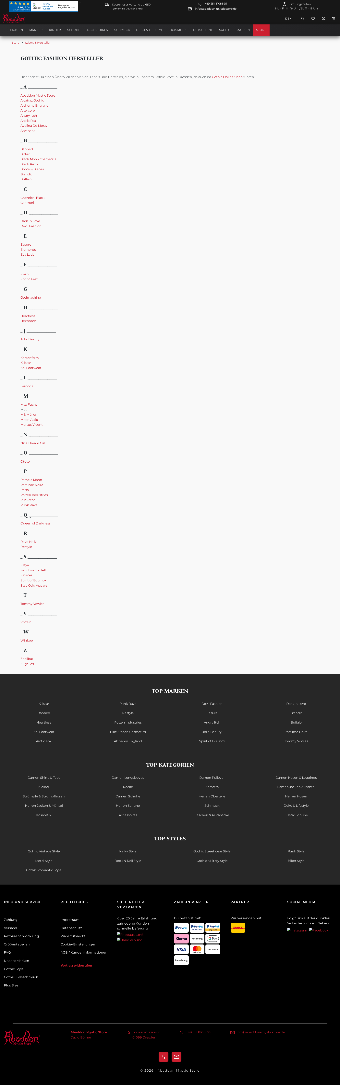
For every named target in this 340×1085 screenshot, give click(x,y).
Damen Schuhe (127, 796)
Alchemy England (34, 105)
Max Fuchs (28, 404)
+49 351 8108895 (216, 3)
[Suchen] (303, 18)
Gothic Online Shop (227, 77)
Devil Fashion (31, 226)
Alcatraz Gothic (32, 100)
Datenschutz (71, 928)
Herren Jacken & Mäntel (44, 805)
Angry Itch (28, 115)
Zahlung (11, 920)
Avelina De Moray (33, 126)
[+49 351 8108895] (163, 1057)
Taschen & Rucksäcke (212, 815)
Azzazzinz (27, 131)
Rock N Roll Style (128, 861)
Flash (24, 274)
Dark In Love (30, 221)
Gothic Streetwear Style (212, 851)
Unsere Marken (16, 961)
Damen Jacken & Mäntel (296, 787)
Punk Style (296, 851)
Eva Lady (27, 254)
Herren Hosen (296, 796)
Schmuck (212, 805)
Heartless (27, 316)
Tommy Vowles (32, 604)
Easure (25, 244)
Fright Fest (29, 279)
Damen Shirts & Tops (44, 778)
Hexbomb (28, 321)
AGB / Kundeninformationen (84, 952)
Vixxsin (25, 622)
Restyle (26, 547)
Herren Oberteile (212, 796)
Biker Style (296, 861)
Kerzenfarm (29, 358)
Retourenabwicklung (21, 936)
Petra (24, 490)
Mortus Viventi (31, 425)
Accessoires (128, 815)
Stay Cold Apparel (34, 585)
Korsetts (212, 787)
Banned (26, 149)
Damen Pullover (212, 778)
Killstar (25, 363)
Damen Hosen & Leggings (296, 778)
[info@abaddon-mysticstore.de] (176, 1057)
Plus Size (11, 985)
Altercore (27, 110)
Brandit (26, 174)
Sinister (26, 575)
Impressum (70, 920)
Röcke (128, 787)
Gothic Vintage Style (44, 851)
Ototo (25, 461)
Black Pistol (29, 164)
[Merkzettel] (313, 18)
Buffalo (25, 179)
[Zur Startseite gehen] (22, 18)
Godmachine (30, 297)
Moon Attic (29, 420)
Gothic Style (14, 969)
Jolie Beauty (30, 339)
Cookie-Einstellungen (78, 944)
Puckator (27, 500)
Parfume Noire (31, 485)
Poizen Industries (34, 495)
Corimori (27, 203)
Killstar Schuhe (296, 815)
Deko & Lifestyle (296, 805)
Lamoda (26, 386)
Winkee (26, 640)
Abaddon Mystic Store (37, 95)
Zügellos (27, 664)
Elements (28, 249)
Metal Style (44, 861)
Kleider (43, 787)
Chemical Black (32, 198)
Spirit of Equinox (33, 580)
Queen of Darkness (35, 523)
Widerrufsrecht (73, 936)
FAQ (7, 952)
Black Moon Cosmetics (38, 159)
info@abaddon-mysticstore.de (216, 8)
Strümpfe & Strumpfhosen (44, 796)
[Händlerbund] (129, 940)
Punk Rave (29, 505)
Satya (24, 565)
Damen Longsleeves (128, 778)
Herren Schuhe (128, 805)
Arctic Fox (28, 121)
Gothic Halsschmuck (21, 977)
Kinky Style (128, 851)
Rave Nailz (28, 542)
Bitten (25, 154)
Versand (10, 928)
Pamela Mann (31, 480)
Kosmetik (43, 815)
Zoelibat (26, 659)
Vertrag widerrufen (76, 965)
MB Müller (28, 414)
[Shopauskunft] (130, 934)
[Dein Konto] (323, 18)
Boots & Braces (32, 169)
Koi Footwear (30, 368)
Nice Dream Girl (32, 443)
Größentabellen (17, 944)
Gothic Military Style (212, 861)
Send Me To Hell (33, 570)
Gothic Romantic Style (43, 870)
